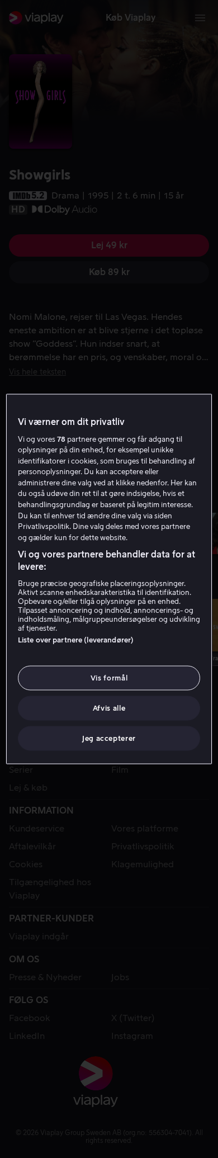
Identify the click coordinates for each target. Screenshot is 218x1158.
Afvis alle (109, 708)
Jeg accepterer (109, 738)
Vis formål (109, 677)
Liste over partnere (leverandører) (76, 639)
